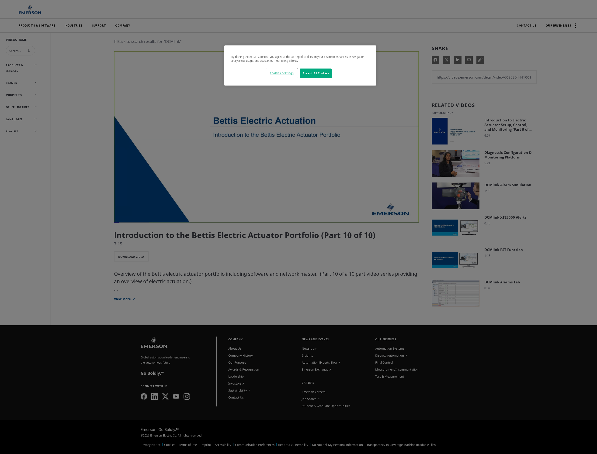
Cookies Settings (282, 73)
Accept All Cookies (316, 73)
